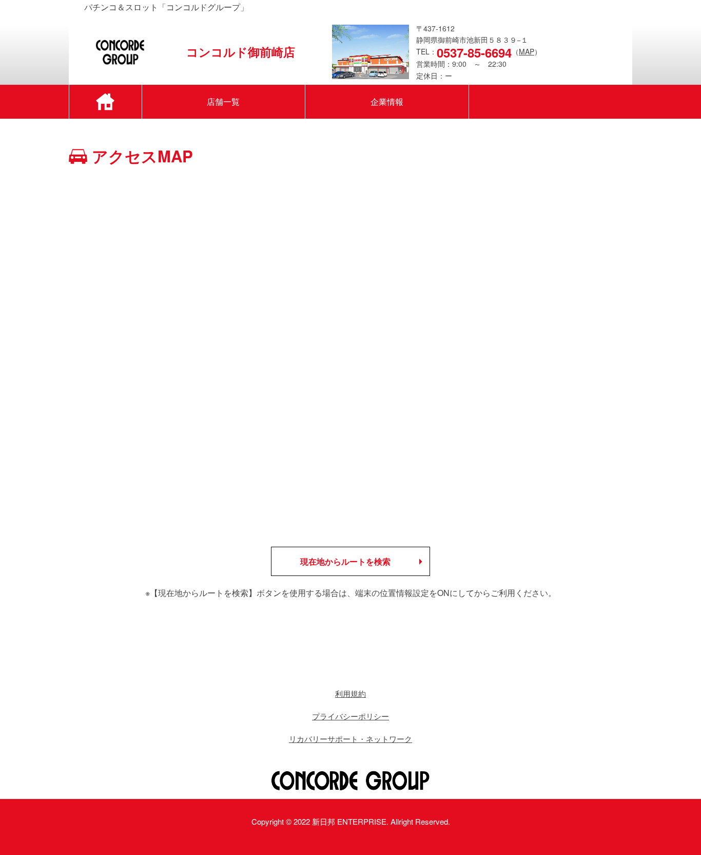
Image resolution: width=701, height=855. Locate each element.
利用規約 (350, 693)
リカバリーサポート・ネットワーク (350, 738)
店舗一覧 (223, 101)
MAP (526, 51)
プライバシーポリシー (350, 716)
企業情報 (387, 101)
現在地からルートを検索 (345, 561)
